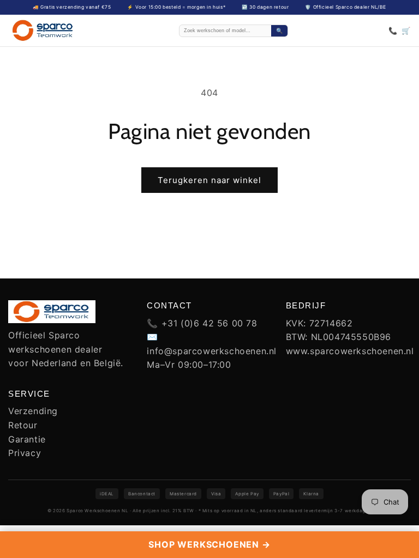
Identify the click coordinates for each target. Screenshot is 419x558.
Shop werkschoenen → (209, 544)
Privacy (24, 452)
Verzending (33, 410)
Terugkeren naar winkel (209, 180)
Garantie (27, 439)
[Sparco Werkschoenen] (43, 30)
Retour (23, 425)
